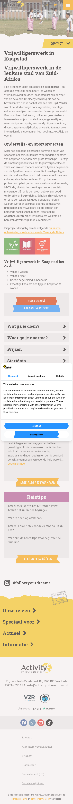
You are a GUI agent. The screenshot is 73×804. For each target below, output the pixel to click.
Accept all (36, 425)
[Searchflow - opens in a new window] (65, 367)
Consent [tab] (13, 376)
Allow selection (36, 434)
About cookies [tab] (36, 376)
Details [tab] (60, 376)
